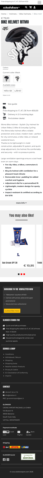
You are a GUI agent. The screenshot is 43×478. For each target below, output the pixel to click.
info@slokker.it (10, 395)
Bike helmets (25, 14)
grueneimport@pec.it (15, 398)
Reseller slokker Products (15, 366)
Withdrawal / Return (13, 357)
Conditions (9, 354)
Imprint (8, 376)
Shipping (9, 360)
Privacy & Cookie (11, 370)
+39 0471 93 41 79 (11, 392)
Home (3, 14)
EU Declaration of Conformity (16, 373)
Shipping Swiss (11, 363)
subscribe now (12, 311)
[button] (19, 274)
